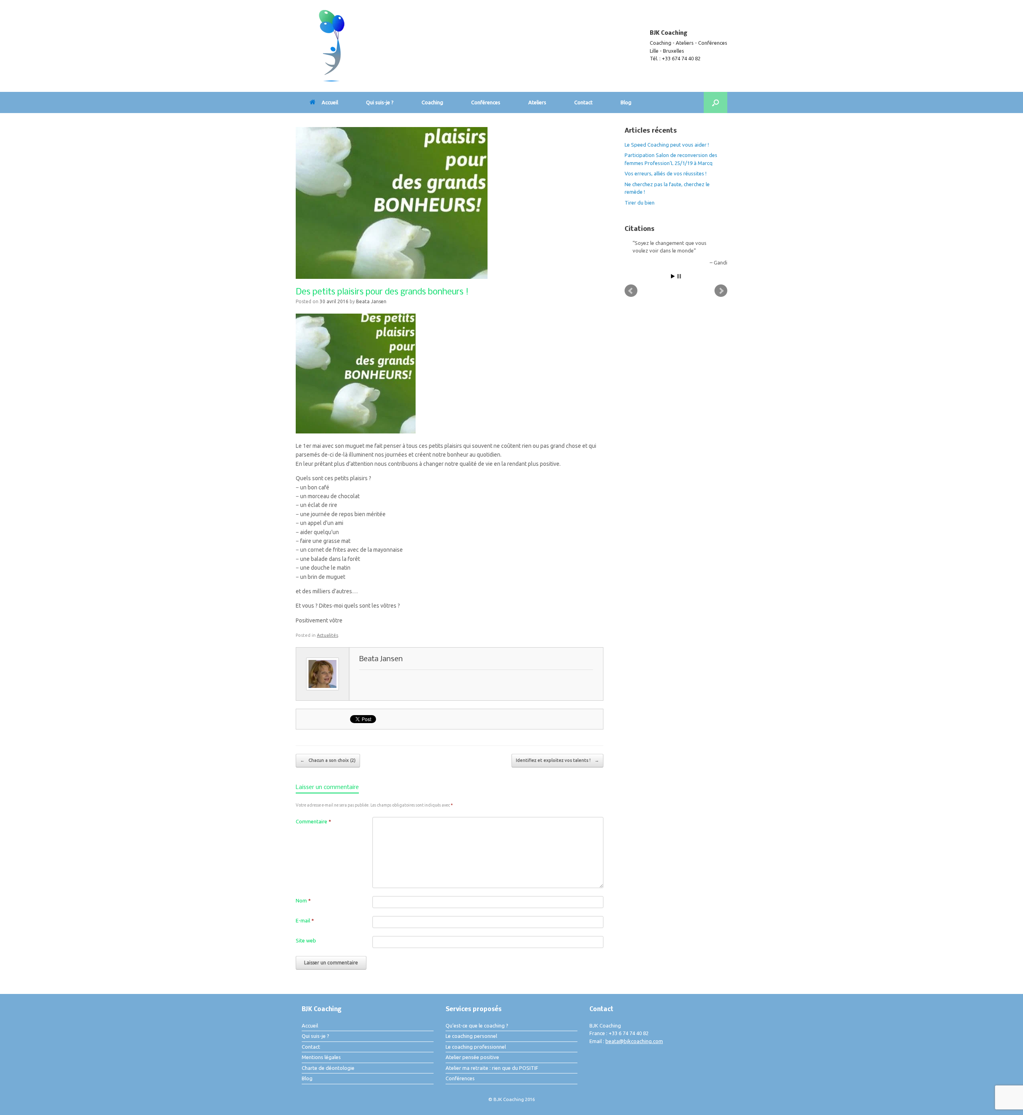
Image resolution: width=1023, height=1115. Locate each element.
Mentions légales (321, 1057)
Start (673, 276)
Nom (303, 900)
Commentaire (313, 821)
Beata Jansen (371, 301)
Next (721, 290)
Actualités (327, 635)
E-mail (305, 920)
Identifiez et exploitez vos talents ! (557, 760)
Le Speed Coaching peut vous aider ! (667, 144)
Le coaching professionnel (476, 1046)
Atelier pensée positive (472, 1057)
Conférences (485, 102)
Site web (306, 940)
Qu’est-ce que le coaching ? (477, 1025)
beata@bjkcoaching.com (634, 1041)
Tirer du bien (640, 202)
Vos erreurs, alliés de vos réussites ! (666, 173)
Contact (583, 102)
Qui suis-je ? (380, 102)
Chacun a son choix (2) (328, 760)
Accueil (330, 102)
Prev (631, 290)
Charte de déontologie (328, 1068)
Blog (626, 102)
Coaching (432, 102)
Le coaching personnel (471, 1036)
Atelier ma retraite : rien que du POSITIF (492, 1068)
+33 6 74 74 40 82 (629, 1033)
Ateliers (537, 102)
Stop (679, 276)
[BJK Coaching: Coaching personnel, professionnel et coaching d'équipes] (332, 46)
